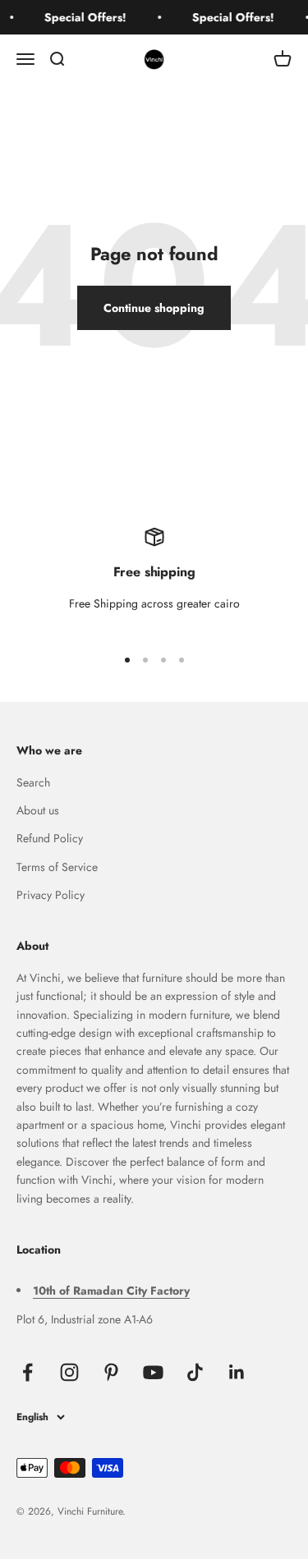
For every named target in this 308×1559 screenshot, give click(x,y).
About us (37, 810)
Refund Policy (49, 838)
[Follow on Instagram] (69, 1372)
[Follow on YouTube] (153, 1372)
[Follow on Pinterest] (111, 1372)
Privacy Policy (50, 895)
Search (33, 782)
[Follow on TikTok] (195, 1372)
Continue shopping (154, 308)
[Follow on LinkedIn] (237, 1372)
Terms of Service (57, 867)
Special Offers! (84, 17)
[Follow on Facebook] (27, 1372)
